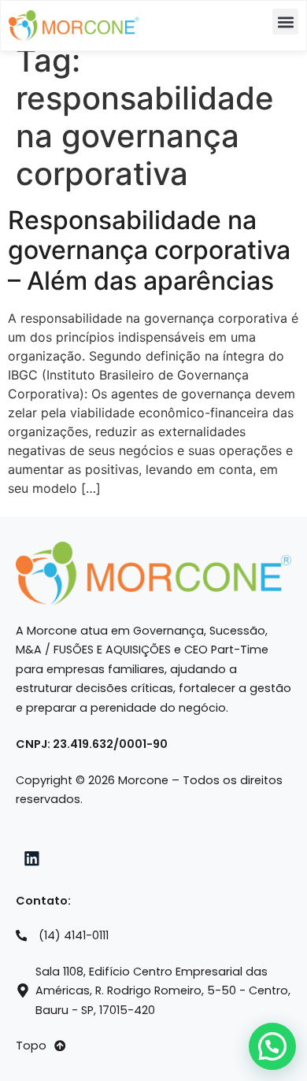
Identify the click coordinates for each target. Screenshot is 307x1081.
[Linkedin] (32, 858)
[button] (285, 22)
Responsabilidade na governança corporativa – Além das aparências (149, 250)
